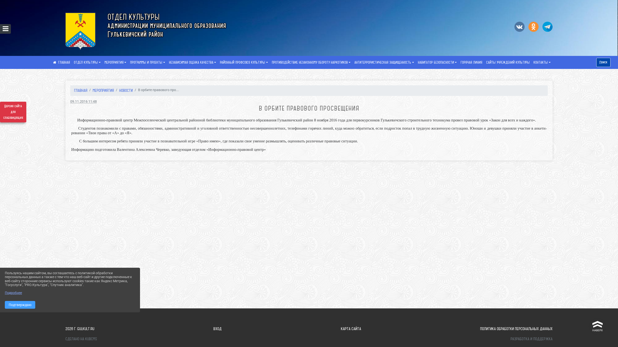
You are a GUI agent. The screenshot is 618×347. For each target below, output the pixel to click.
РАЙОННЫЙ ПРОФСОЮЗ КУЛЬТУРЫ (242, 62)
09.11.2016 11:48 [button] (83, 102)
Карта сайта (351, 328)
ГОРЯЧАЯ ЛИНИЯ (471, 62)
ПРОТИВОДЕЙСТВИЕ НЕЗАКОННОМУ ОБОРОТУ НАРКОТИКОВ (310, 62)
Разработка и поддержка (532, 338)
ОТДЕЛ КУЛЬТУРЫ (86, 62)
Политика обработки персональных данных (516, 328)
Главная (80, 90)
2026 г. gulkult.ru (79, 328)
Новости (126, 90)
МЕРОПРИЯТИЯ (114, 62)
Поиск (603, 62)
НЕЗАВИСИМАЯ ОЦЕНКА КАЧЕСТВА (191, 62)
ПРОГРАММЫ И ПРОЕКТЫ (146, 62)
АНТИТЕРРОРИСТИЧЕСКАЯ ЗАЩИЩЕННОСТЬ (382, 62)
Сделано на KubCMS (81, 338)
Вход (217, 328)
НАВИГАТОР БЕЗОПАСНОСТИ (436, 62)
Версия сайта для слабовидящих (13, 112)
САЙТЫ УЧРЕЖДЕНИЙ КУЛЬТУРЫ (508, 62)
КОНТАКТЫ (541, 62)
